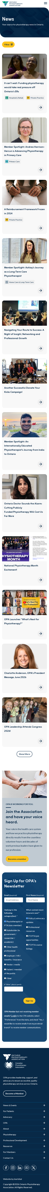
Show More (24, 754)
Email (10, 895)
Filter (7, 44)
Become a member (17, 859)
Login (14, 1015)
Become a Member (14, 1093)
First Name (35, 895)
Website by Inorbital (12, 1179)
